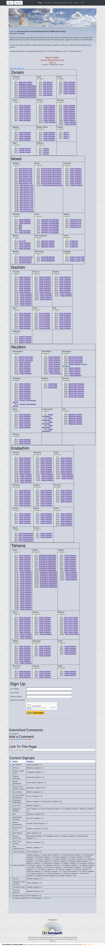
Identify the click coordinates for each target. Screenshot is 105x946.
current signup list (17, 68)
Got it (85, 944)
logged (18, 739)
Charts (70, 3)
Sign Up (18, 3)
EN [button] (82, 3)
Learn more (91, 944)
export (48, 898)
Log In (10, 3)
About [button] (76, 3)
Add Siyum (48, 3)
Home (40, 3)
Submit (30, 713)
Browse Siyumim (60, 3)
